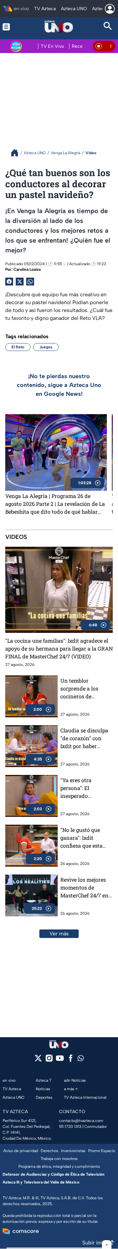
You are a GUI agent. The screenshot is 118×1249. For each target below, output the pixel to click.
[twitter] (38, 1060)
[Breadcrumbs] (17, 153)
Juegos (45, 347)
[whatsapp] (80, 1059)
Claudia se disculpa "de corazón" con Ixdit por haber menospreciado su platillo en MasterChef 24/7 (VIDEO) (84, 738)
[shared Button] (30, 281)
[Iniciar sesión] (110, 9)
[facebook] (71, 1060)
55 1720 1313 (70, 1126)
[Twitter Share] (20, 281)
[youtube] (60, 1060)
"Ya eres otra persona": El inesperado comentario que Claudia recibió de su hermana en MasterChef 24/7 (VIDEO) (86, 788)
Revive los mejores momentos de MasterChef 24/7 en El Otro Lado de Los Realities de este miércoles (84, 887)
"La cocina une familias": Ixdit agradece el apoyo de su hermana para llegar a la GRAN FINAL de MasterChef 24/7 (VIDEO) (59, 648)
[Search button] (107, 26)
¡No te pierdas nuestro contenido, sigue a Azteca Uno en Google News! (59, 385)
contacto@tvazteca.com (81, 1120)
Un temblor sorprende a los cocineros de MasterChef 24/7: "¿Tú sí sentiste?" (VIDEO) (81, 688)
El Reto (17, 347)
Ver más (59, 933)
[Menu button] (10, 26)
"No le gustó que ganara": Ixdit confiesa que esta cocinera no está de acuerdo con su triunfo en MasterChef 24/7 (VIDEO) (84, 838)
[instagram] (49, 1060)
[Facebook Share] (9, 281)
